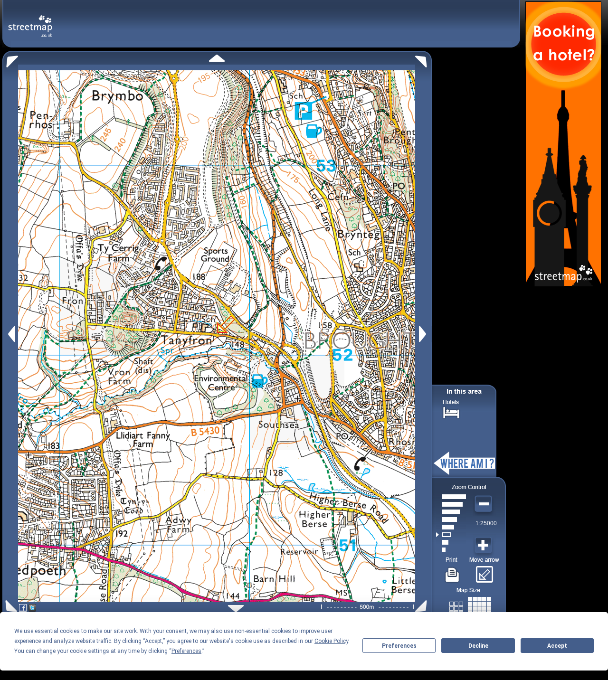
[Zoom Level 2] (451, 542)
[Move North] (217, 58)
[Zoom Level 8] (451, 496)
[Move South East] (423, 606)
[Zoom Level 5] (451, 519)
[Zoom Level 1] (451, 550)
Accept (557, 645)
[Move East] (424, 334)
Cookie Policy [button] (331, 641)
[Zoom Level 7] (451, 504)
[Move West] (10, 334)
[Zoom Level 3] (451, 534)
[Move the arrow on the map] (484, 571)
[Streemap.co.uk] (30, 20)
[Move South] (236, 608)
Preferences (399, 645)
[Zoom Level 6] (451, 512)
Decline (478, 645)
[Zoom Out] (484, 504)
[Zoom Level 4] (451, 527)
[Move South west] (9, 606)
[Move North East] (423, 59)
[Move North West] (10, 59)
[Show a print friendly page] (452, 571)
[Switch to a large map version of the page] (470, 606)
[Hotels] (451, 411)
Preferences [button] (186, 651)
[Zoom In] (484, 545)
